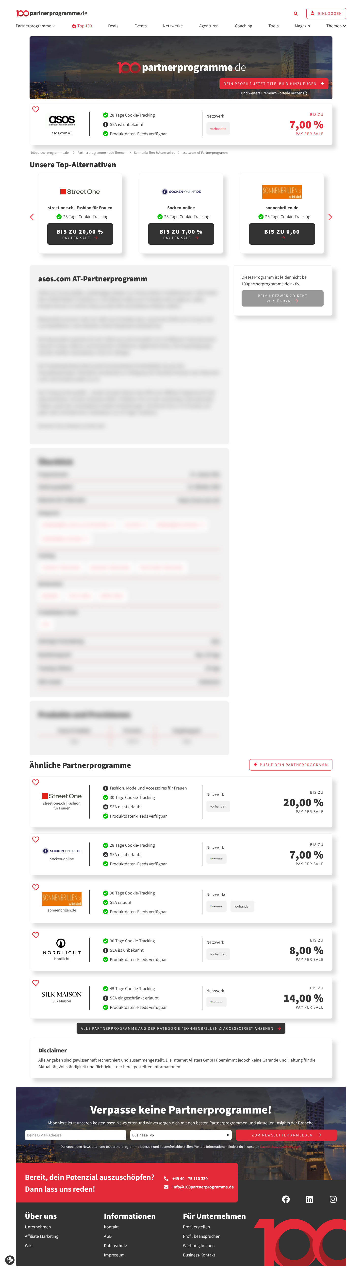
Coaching (243, 26)
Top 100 (84, 26)
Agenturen (209, 26)
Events (140, 26)
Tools (273, 26)
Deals (113, 26)
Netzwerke (173, 26)
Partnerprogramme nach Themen (102, 152)
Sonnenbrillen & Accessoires (154, 152)
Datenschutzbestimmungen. (281, 1146)
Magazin (302, 26)
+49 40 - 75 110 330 (190, 1178)
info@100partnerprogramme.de (203, 1187)
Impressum (114, 1255)
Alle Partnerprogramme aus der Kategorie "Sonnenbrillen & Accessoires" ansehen (178, 1028)
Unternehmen (38, 1227)
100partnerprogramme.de (50, 152)
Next (330, 217)
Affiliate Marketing (41, 1236)
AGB (108, 1236)
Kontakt (111, 1227)
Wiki (29, 1245)
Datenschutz (115, 1245)
